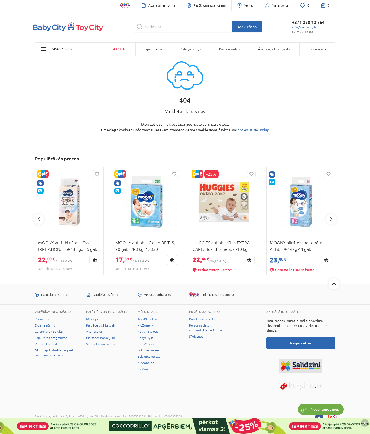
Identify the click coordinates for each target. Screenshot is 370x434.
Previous (38, 219)
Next (331, 219)
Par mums (42, 319)
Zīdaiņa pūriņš (45, 325)
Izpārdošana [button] (153, 49)
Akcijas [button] (119, 49)
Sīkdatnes (196, 336)
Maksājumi (93, 319)
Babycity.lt (145, 338)
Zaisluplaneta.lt (149, 357)
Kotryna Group (148, 332)
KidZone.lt (145, 369)
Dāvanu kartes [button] (229, 49)
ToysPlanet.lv (147, 319)
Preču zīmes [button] (317, 49)
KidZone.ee (146, 363)
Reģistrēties (300, 343)
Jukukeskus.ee (148, 350)
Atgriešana (94, 332)
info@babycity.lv (304, 27)
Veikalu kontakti (46, 344)
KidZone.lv (145, 325)
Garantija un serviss (49, 332)
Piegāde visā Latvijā (100, 325)
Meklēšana (247, 26)
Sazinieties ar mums (100, 344)
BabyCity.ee (146, 344)
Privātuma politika (202, 319)
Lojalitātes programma (51, 338)
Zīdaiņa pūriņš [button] (190, 49)
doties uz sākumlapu (254, 130)
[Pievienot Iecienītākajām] (97, 174)
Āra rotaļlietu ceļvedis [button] (274, 49)
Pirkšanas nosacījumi (101, 338)
